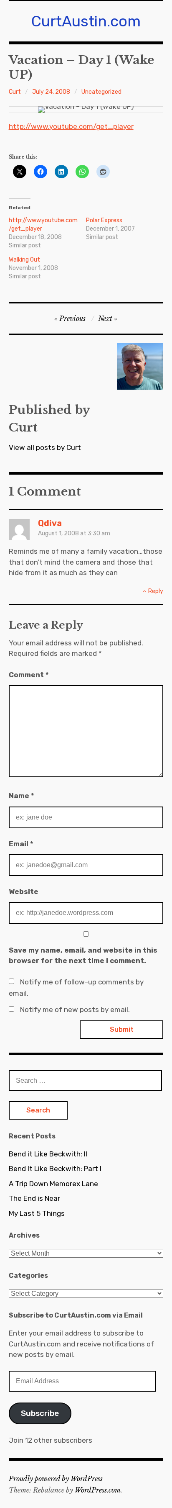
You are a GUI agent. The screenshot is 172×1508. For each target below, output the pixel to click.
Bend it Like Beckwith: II (48, 1154)
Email (21, 844)
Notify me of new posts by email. (75, 1009)
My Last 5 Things (37, 1213)
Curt (15, 91)
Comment (29, 675)
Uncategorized (101, 91)
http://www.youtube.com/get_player (71, 126)
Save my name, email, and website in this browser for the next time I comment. (83, 955)
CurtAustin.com (86, 21)
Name (21, 795)
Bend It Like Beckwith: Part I (55, 1168)
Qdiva (50, 523)
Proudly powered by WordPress (56, 1479)
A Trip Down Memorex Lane (53, 1183)
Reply (155, 591)
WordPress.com (98, 1490)
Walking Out (24, 259)
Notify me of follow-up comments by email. (76, 987)
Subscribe (40, 1413)
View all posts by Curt (45, 447)
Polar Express (104, 220)
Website (23, 891)
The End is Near (34, 1198)
